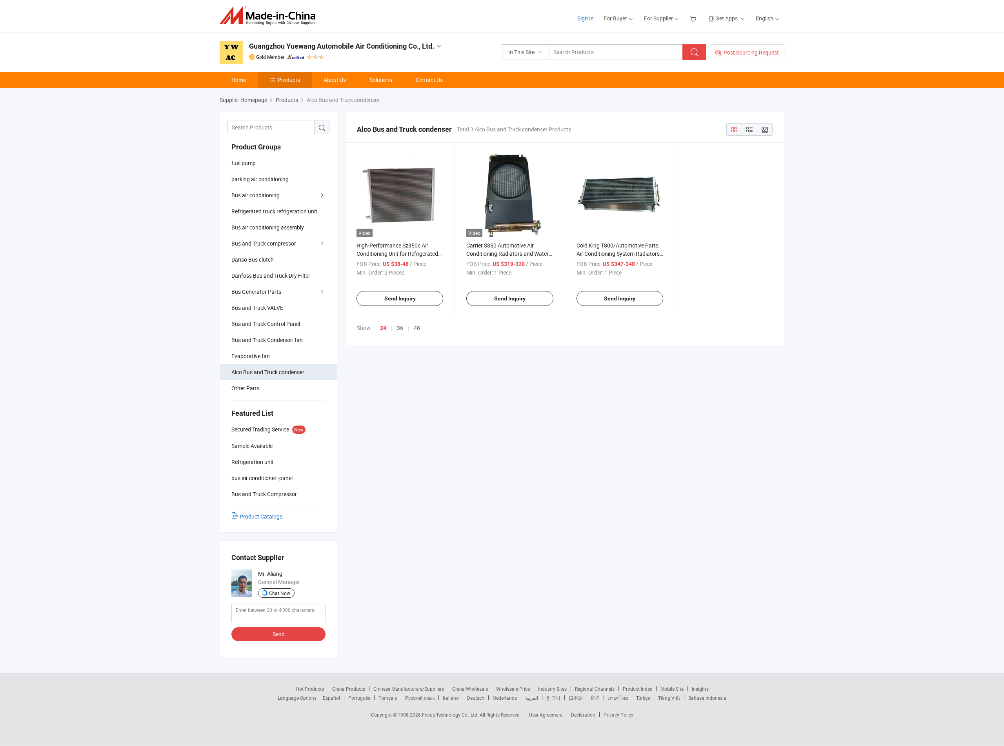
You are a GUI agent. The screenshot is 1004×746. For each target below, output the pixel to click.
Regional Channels (595, 689)
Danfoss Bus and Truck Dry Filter (270, 275)
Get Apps (726, 18)
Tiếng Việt (669, 698)
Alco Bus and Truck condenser (267, 372)
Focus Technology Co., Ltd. (451, 714)
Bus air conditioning (255, 195)
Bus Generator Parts (256, 291)
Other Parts (245, 388)
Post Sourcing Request (751, 52)
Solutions (380, 80)
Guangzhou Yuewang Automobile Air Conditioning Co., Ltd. (341, 46)
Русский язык (420, 698)
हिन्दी (595, 698)
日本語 (576, 698)
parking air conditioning (260, 179)
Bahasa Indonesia (707, 698)
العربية (531, 698)
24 (383, 328)
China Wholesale (470, 689)
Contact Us (429, 80)
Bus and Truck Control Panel (265, 324)
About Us (335, 80)
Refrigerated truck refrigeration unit (274, 211)
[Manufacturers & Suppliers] (270, 15)
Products (289, 80)
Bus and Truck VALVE (257, 307)
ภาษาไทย (618, 698)
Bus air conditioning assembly (267, 227)
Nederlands (505, 698)
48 (417, 327)
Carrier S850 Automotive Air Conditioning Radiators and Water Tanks (507, 254)
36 (400, 327)
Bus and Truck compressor (263, 243)
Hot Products (310, 689)
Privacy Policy (618, 714)
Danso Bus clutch (252, 259)
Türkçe (643, 698)
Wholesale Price (513, 689)
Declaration (583, 714)
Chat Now (279, 593)
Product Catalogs (261, 516)
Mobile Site (672, 689)
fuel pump (243, 163)
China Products (348, 689)
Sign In (585, 18)
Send (279, 634)
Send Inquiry (400, 298)
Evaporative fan (250, 356)
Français (387, 698)
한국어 (553, 698)
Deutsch (475, 698)
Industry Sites (552, 689)
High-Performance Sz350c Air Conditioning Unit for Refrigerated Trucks (397, 254)
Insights (700, 689)
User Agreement (546, 714)
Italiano (451, 698)
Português (359, 698)
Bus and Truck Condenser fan (267, 340)
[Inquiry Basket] (694, 18)
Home (238, 80)
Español (331, 698)
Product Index (637, 689)
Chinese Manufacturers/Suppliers (408, 689)
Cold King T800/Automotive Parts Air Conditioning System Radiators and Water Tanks (618, 254)
